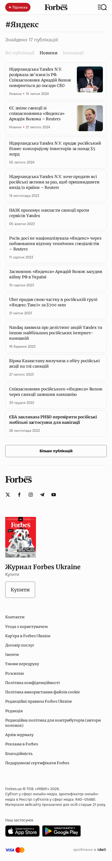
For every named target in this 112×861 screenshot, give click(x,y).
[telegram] (42, 494)
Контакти (14, 617)
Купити (20, 590)
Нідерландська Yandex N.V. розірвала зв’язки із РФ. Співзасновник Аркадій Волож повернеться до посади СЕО (40, 77)
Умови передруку (22, 664)
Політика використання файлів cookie (42, 692)
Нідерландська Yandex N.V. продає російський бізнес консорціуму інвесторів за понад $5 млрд (55, 149)
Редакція (14, 711)
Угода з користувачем (26, 626)
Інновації (73, 52)
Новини (15, 93)
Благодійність (19, 753)
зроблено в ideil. (90, 850)
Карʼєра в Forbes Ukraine (28, 636)
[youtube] (53, 494)
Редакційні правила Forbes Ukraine (38, 701)
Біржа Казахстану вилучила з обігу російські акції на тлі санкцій (54, 363)
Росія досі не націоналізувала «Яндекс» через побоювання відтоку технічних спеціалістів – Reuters (55, 243)
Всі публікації (19, 52)
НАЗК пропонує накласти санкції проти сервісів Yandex (49, 213)
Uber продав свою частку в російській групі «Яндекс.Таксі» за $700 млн (53, 302)
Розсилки (14, 673)
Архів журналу (19, 734)
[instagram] (30, 494)
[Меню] (102, 7)
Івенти (12, 654)
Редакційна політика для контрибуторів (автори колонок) (53, 723)
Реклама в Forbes (21, 744)
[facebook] (19, 494)
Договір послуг (19, 645)
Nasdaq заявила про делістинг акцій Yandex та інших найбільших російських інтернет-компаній (55, 333)
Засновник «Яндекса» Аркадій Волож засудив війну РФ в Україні (55, 274)
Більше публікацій (56, 451)
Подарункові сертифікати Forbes (37, 763)
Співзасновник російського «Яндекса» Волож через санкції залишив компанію (55, 392)
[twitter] (8, 494)
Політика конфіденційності (32, 682)
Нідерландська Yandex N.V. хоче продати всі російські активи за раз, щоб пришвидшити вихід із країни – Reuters (54, 182)
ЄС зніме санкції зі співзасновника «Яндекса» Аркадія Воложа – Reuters (36, 113)
